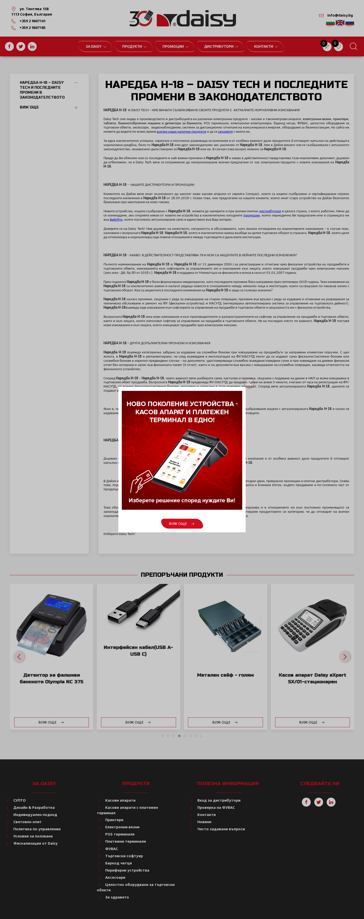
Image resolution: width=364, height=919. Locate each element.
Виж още (178, 523)
